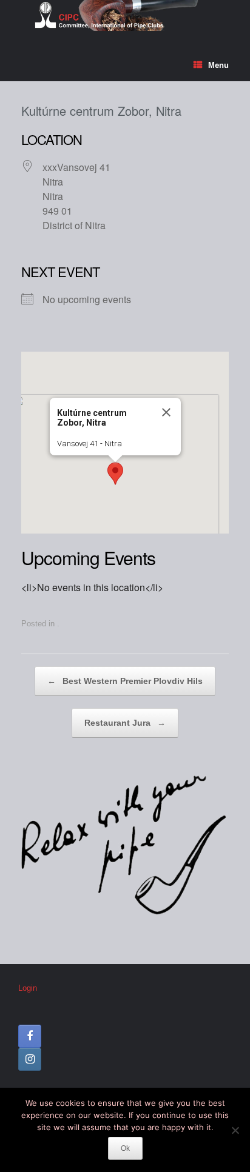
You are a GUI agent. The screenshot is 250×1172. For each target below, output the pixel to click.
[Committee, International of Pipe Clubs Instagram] (29, 1059)
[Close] (166, 412)
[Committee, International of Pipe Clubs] (125, 15)
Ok (125, 1148)
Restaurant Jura (125, 723)
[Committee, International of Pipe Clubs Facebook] (29, 1036)
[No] (235, 1130)
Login (27, 988)
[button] (115, 473)
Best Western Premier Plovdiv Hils (125, 681)
